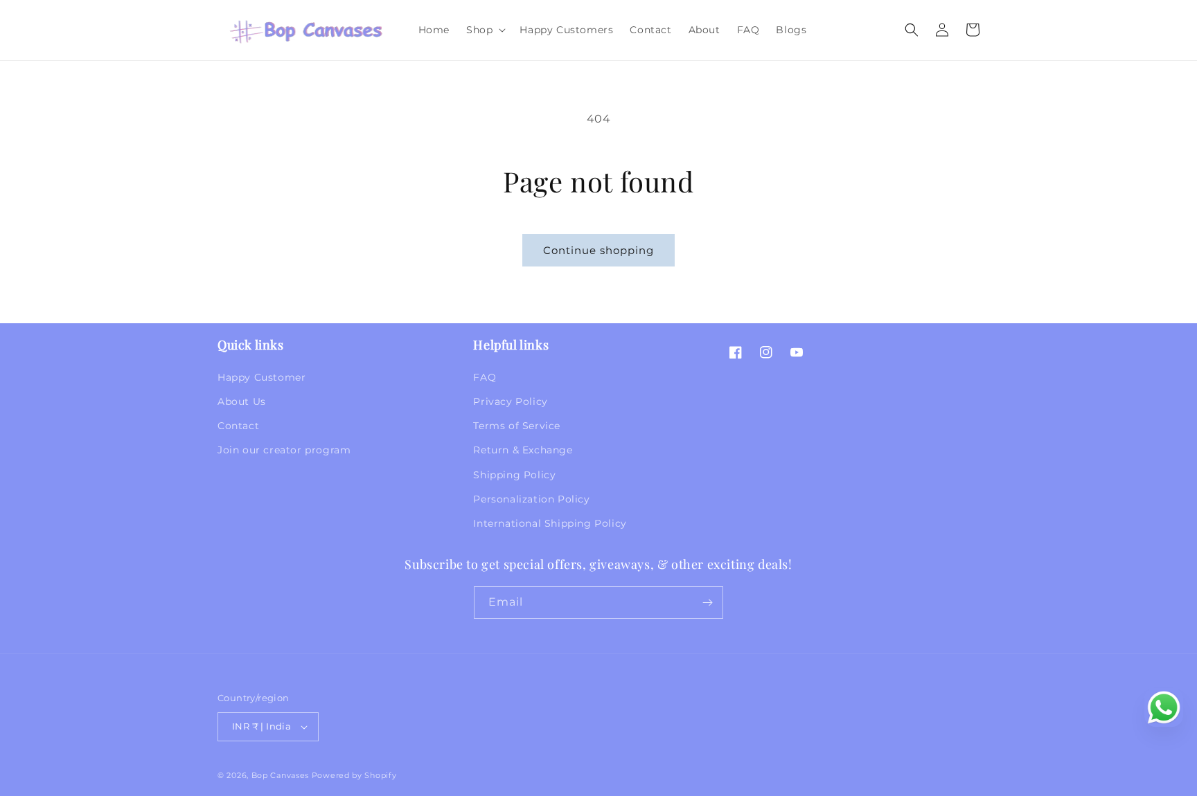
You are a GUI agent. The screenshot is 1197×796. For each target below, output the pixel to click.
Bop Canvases (280, 775)
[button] (484, 29)
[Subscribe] (707, 602)
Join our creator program (284, 450)
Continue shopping (598, 250)
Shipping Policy (514, 475)
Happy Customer (261, 377)
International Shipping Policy (549, 523)
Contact (238, 425)
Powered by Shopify (354, 775)
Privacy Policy (510, 401)
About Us (242, 401)
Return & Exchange (522, 450)
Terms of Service (516, 425)
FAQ (484, 377)
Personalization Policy (531, 499)
